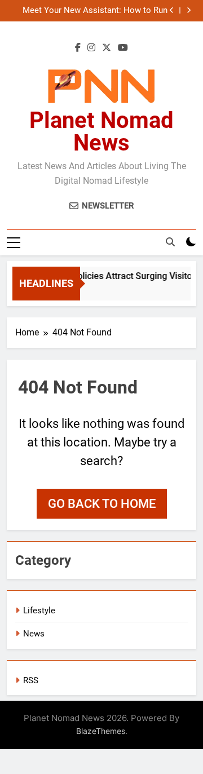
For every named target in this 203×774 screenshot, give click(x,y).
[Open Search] (170, 241)
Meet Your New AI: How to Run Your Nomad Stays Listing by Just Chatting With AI (95, 10)
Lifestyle (39, 610)
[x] (106, 48)
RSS (30, 680)
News (34, 634)
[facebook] (78, 48)
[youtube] (122, 48)
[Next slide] (188, 10)
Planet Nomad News (101, 131)
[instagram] (91, 48)
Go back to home (102, 504)
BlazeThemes (100, 731)
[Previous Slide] (171, 10)
